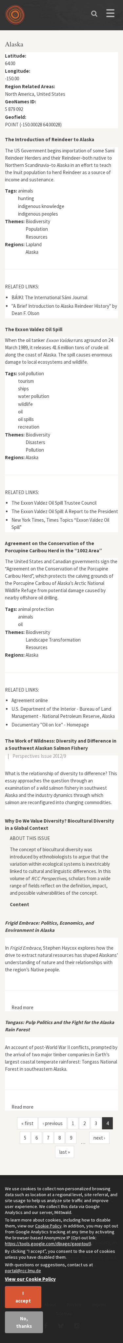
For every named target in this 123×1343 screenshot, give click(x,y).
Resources (37, 237)
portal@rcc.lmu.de (23, 1271)
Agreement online (29, 700)
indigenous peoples (38, 214)
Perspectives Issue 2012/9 (39, 756)
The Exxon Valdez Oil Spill (33, 329)
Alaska (32, 252)
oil (20, 411)
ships (23, 388)
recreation (28, 427)
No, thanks (24, 1322)
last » (64, 1152)
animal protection (36, 609)
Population (37, 229)
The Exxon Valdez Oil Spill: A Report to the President (64, 511)
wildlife (25, 404)
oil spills (26, 419)
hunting (26, 198)
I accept (23, 1297)
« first (27, 1123)
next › (99, 1138)
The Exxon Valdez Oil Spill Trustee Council (53, 503)
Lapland (34, 244)
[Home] (16, 17)
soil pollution (31, 373)
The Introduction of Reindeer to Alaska (49, 139)
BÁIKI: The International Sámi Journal (49, 297)
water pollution (33, 396)
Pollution (35, 450)
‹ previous (53, 1123)
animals (25, 191)
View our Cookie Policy (30, 1279)
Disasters (35, 442)
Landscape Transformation (53, 640)
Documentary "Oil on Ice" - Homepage (50, 725)
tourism (26, 381)
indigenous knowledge (41, 206)
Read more (22, 1007)
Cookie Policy (48, 1226)
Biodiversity (38, 221)
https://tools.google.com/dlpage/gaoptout (47, 1244)
